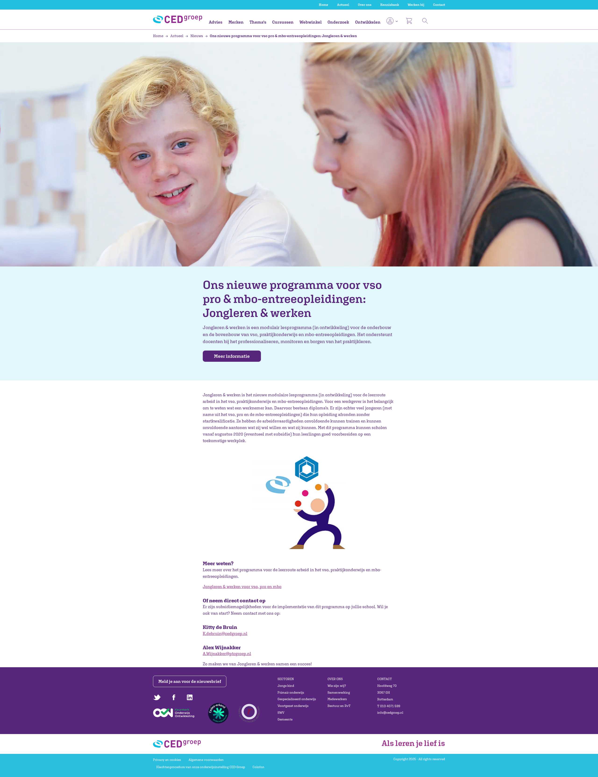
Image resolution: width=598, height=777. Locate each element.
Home (323, 5)
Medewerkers (337, 699)
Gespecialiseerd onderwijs (297, 699)
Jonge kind (286, 686)
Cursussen (283, 22)
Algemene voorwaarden (206, 760)
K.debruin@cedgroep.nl (225, 633)
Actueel (343, 5)
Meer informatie (232, 356)
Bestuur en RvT (339, 706)
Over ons (364, 5)
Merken (236, 22)
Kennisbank (389, 5)
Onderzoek (338, 22)
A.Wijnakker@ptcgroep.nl (227, 653)
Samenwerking (338, 692)
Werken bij (416, 5)
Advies (215, 22)
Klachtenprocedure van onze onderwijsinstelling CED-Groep (200, 767)
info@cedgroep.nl (390, 712)
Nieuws (197, 36)
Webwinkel (310, 22)
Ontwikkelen (368, 22)
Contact (439, 5)
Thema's (257, 22)
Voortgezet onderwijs (293, 706)
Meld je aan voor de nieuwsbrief (189, 681)
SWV (281, 712)
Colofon (258, 767)
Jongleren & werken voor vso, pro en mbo (242, 586)
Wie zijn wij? (336, 686)
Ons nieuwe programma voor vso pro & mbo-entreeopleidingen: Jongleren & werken (283, 36)
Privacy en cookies (167, 760)
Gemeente (285, 719)
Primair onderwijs (291, 692)
